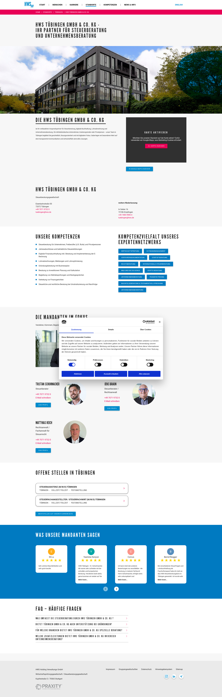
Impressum (110, 669)
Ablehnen (78, 374)
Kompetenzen (110, 5)
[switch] (98, 364)
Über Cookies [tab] (145, 330)
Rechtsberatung (128, 264)
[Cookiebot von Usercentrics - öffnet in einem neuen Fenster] (144, 322)
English (179, 5)
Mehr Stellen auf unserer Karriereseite (55, 514)
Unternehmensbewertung (132, 290)
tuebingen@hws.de (43, 212)
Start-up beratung (159, 257)
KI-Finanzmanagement (156, 251)
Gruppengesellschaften (128, 669)
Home (38, 12)
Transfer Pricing (157, 277)
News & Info (130, 5)
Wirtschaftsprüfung (130, 251)
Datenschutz (146, 669)
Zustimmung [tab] (76, 330)
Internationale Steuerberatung (156, 264)
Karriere (74, 5)
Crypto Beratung (154, 270)
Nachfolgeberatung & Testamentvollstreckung (142, 283)
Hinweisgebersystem (163, 669)
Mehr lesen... (83, 580)
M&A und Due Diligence (130, 270)
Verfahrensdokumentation (132, 257)
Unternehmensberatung (131, 277)
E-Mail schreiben (43, 397)
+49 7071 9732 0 (42, 209)
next (116, 589)
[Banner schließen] (159, 322)
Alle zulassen (144, 374)
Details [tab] (111, 330)
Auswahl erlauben (111, 374)
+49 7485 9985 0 (125, 215)
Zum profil (43, 405)
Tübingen (59, 12)
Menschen (57, 5)
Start (42, 5)
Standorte (91, 5)
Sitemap (179, 669)
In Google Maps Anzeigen (139, 169)
